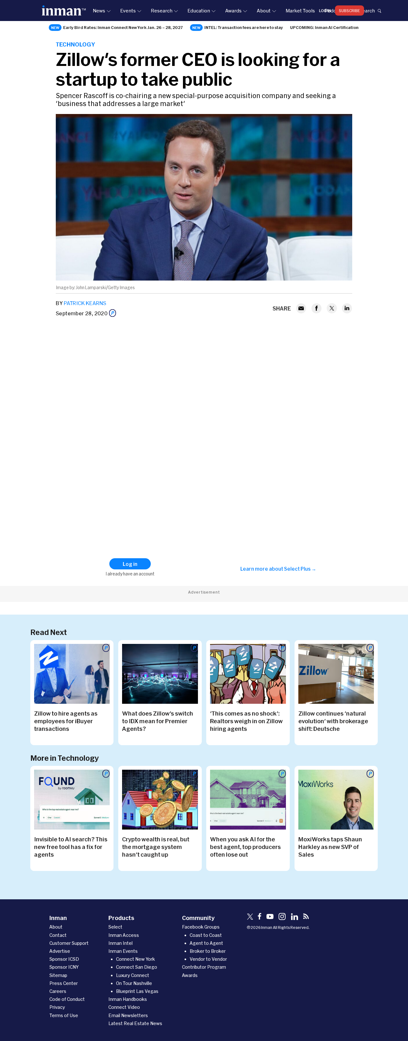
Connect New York (135, 959)
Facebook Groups (201, 927)
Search (367, 10)
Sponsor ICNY (64, 967)
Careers (57, 991)
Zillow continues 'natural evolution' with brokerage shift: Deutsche (333, 721)
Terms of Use (63, 1015)
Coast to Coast (206, 935)
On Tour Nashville (134, 983)
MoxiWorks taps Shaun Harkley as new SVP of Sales (330, 847)
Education (198, 10)
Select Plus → (300, 569)
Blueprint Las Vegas (137, 991)
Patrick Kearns (85, 303)
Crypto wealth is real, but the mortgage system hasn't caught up (155, 847)
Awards (233, 10)
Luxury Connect (132, 975)
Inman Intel (120, 943)
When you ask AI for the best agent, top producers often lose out (245, 847)
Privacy (57, 1007)
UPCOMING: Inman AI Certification (324, 27)
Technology (75, 44)
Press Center (63, 983)
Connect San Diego (136, 967)
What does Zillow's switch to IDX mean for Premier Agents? (157, 721)
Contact (58, 935)
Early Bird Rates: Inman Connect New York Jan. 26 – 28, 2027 (123, 27)
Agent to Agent (206, 943)
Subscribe (349, 10)
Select (115, 927)
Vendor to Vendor (208, 959)
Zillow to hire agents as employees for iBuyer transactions (66, 721)
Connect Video (124, 1007)
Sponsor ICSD (64, 959)
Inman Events (123, 951)
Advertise (59, 951)
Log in (325, 10)
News (99, 10)
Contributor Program (204, 967)
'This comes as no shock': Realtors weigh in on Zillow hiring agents (246, 721)
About (264, 10)
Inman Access (123, 935)
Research (161, 10)
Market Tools (300, 10)
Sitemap (58, 975)
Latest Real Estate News (135, 1023)
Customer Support (69, 943)
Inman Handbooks (127, 999)
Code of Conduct (67, 999)
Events (128, 10)
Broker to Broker (208, 951)
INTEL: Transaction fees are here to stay (243, 27)
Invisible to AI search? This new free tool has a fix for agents (70, 847)
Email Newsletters (128, 1015)
